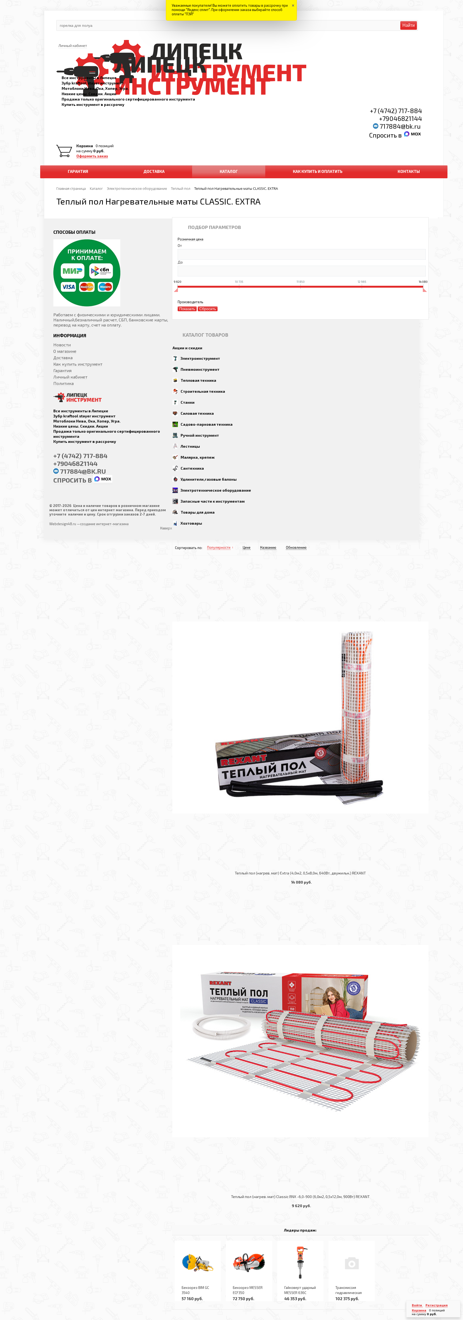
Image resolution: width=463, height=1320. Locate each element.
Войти (417, 1305)
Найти (408, 25)
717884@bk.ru (400, 126)
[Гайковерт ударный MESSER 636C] (300, 1263)
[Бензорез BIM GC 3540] (198, 1263)
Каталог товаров (205, 335)
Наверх (166, 528)
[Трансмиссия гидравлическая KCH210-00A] (351, 1263)
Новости (62, 344)
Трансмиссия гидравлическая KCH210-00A (348, 1292)
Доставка (63, 357)
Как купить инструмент (77, 363)
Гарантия (62, 370)
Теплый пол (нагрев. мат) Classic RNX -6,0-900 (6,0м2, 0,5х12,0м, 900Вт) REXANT (300, 1196)
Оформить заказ (92, 156)
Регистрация (436, 1305)
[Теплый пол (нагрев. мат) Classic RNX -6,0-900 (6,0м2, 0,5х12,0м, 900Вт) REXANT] (300, 1041)
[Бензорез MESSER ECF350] (249, 1263)
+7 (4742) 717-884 (396, 110)
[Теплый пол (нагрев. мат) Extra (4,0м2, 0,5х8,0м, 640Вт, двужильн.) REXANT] (300, 717)
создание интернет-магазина (104, 524)
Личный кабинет (70, 376)
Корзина (84, 146)
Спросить (383, 135)
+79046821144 (400, 118)
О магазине (64, 351)
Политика (63, 383)
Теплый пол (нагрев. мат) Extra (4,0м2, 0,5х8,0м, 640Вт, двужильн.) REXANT (300, 873)
